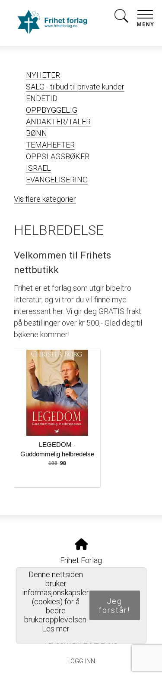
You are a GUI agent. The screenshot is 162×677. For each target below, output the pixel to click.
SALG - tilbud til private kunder (75, 86)
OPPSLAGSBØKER (57, 156)
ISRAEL (38, 167)
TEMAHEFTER (50, 144)
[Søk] (121, 17)
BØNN (36, 133)
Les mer (56, 628)
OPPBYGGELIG (51, 109)
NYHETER (43, 75)
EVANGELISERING (57, 179)
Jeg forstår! (114, 606)
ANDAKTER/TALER (58, 121)
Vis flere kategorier (45, 198)
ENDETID (41, 98)
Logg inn (81, 661)
